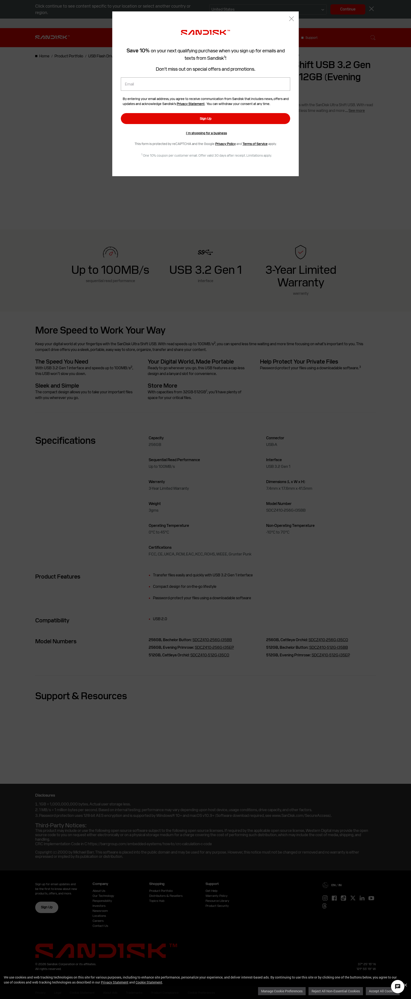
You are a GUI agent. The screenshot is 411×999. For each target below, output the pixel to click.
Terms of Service (255, 144)
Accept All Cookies (382, 991)
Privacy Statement (114, 982)
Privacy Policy (225, 144)
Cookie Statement (149, 982)
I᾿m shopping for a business (206, 133)
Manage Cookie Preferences (282, 991)
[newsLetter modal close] (291, 19)
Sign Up (205, 118)
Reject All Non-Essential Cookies (336, 991)
